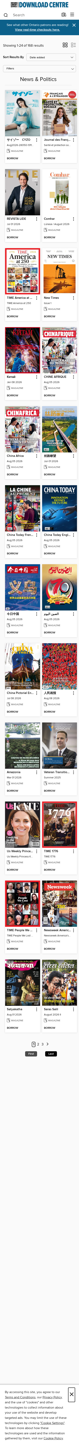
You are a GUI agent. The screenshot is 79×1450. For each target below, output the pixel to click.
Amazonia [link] (13, 772)
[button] (65, 46)
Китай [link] (11, 377)
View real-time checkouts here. (37, 30)
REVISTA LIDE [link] (16, 219)
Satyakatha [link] (14, 1009)
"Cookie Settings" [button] (52, 1423)
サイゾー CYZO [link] (18, 140)
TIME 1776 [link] (51, 851)
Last (51, 1054)
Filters (10, 68)
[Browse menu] (72, 14)
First (31, 1054)
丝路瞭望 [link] (50, 456)
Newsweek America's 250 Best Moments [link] (58, 930)
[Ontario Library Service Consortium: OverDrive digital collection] (39, 4)
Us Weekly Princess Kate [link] (20, 851)
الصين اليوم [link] (51, 614)
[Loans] (64, 15)
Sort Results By (13, 57)
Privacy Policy (52, 1397)
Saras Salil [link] (51, 1009)
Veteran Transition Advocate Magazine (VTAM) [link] (58, 772)
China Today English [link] (58, 535)
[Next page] (47, 1044)
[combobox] (31, 15)
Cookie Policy (53, 1438)
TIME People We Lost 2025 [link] (20, 930)
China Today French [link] (20, 535)
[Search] (6, 15)
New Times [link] (51, 298)
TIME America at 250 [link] (20, 298)
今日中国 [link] (13, 614)
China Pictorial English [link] (20, 693)
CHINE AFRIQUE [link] (55, 377)
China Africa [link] (15, 456)
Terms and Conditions (20, 1397)
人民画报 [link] (50, 693)
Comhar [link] (49, 219)
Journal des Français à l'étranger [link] (58, 140)
